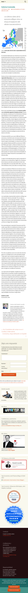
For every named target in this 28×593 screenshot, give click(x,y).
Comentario (4, 353)
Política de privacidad (14, 590)
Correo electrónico (4, 367)
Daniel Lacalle (5, 10)
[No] (26, 585)
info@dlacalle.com (7, 535)
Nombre (3, 363)
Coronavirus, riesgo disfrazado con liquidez (14, 335)
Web (2, 371)
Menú (2, 1)
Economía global (15, 9)
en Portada (22, 9)
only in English (11, 450)
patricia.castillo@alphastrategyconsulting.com (11, 425)
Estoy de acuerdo (14, 586)
